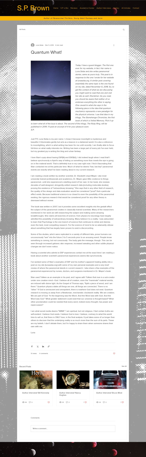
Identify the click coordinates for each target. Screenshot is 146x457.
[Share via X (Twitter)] (37, 346)
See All (124, 366)
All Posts (22, 29)
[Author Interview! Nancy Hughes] (73, 379)
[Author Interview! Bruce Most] (110, 379)
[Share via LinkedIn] (43, 346)
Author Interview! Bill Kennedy (35, 393)
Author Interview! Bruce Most (109, 393)
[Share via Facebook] (32, 346)
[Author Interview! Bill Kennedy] (36, 379)
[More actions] (113, 45)
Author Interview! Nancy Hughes (70, 394)
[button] (124, 29)
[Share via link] (49, 346)
